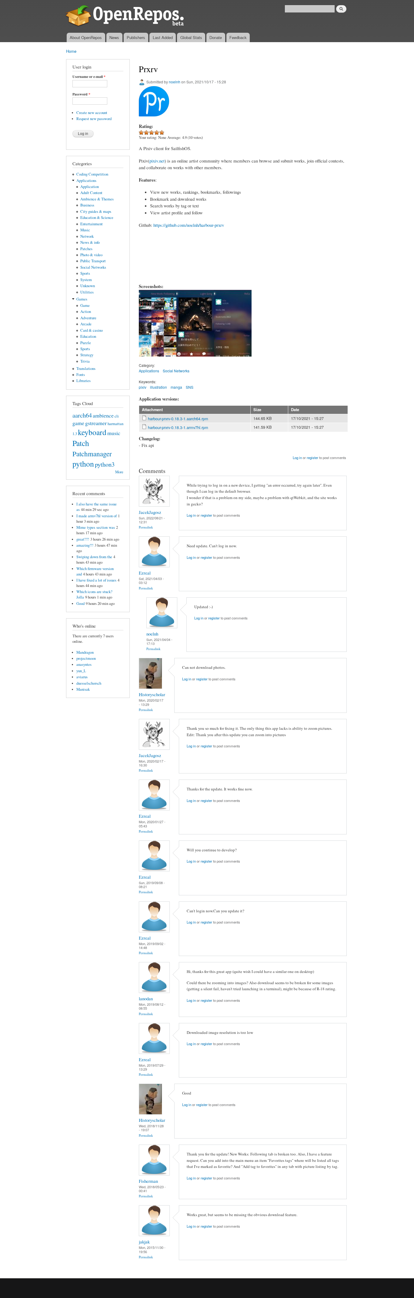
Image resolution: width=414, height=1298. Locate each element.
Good (80, 603)
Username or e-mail (88, 76)
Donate (215, 37)
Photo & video (91, 254)
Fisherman (148, 1181)
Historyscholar (152, 694)
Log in (297, 457)
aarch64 (82, 415)
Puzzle (85, 342)
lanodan (146, 998)
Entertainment (91, 223)
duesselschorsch (88, 683)
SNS (189, 387)
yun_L (81, 670)
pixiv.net (157, 161)
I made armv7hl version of (96, 515)
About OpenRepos (86, 37)
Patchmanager (92, 453)
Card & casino (91, 330)
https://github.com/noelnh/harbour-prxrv (188, 225)
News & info (90, 242)
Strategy (86, 354)
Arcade (86, 324)
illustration (158, 387)
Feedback (238, 37)
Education (88, 336)
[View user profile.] (154, 505)
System (86, 279)
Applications (86, 180)
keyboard (92, 432)
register (312, 457)
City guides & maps (95, 211)
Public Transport (93, 260)
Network (87, 236)
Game (85, 305)
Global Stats (191, 37)
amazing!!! (84, 545)
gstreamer (96, 423)
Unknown (87, 285)
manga (176, 387)
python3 (105, 464)
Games (81, 299)
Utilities (87, 292)
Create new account (91, 112)
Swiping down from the (94, 556)
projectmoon (86, 658)
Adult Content (91, 192)
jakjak (144, 1242)
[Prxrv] (157, 359)
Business (87, 205)
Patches (86, 248)
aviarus (82, 676)
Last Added (163, 37)
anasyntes (84, 664)
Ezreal (145, 573)
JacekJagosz (150, 512)
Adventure (88, 317)
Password (81, 94)
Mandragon (85, 652)
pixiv (142, 387)
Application (89, 186)
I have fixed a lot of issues (96, 580)
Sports (85, 273)
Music (85, 230)
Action (85, 311)
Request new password (94, 118)
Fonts (80, 374)
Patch (80, 443)
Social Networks (93, 267)
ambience (103, 415)
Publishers (136, 37)
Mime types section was (95, 527)
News (114, 37)
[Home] (126, 16)
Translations (85, 368)
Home (71, 51)
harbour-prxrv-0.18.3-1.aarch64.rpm (178, 418)
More (119, 472)
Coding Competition (92, 174)
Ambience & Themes (97, 199)
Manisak (83, 689)
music (113, 433)
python (83, 463)
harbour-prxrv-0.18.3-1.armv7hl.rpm (178, 427)
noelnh (174, 81)
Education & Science (96, 217)
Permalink (146, 527)
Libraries (83, 380)
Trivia (85, 361)
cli (117, 416)
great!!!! (82, 539)
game (78, 423)
